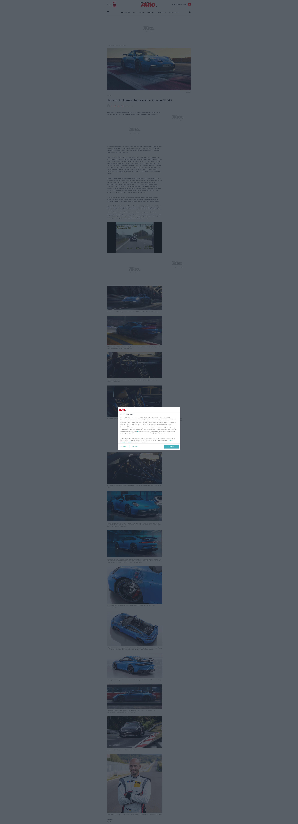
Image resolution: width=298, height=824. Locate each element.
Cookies (130, 442)
